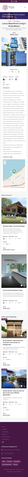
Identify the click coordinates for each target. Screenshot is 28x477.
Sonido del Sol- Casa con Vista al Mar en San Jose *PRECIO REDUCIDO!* (13, 393)
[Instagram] (14, 1)
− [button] (4, 163)
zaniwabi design (17, 471)
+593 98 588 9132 (8, 453)
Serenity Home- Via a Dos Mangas (14, 226)
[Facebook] (11, 1)
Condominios (16, 461)
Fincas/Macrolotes (6, 464)
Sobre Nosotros (6, 436)
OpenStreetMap (17, 187)
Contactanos (5, 439)
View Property (14, 218)
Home (9, 21)
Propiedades (5, 431)
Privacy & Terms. (20, 469)
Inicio (3, 426)
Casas (3, 461)
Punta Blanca (16, 21)
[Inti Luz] (8, 7)
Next (26, 51)
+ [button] (4, 161)
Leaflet (12, 187)
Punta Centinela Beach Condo (12, 290)
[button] (25, 7)
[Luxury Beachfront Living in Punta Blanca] (14, 172)
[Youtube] (16, 1)
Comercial (9, 461)
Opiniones (4, 434)
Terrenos (15, 464)
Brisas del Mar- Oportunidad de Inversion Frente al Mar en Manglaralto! (13, 342)
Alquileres (4, 429)
